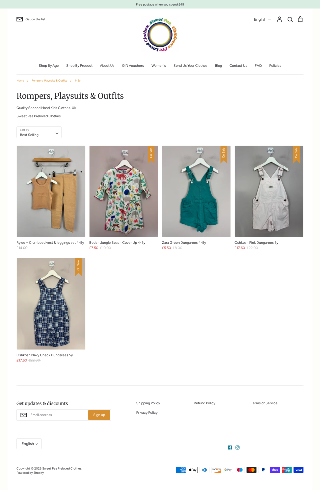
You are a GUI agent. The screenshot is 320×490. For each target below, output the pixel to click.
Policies (275, 66)
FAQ (258, 66)
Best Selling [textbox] (29, 135)
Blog (218, 66)
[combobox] (39, 132)
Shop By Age (49, 66)
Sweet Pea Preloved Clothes (62, 468)
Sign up (99, 415)
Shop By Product (79, 66)
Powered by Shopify (30, 472)
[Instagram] (236, 447)
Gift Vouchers (133, 66)
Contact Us (238, 66)
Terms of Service (264, 403)
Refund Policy (204, 403)
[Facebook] (228, 447)
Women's (159, 66)
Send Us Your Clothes (191, 66)
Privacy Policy (147, 412)
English (260, 19)
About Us (107, 66)
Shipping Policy (148, 403)
